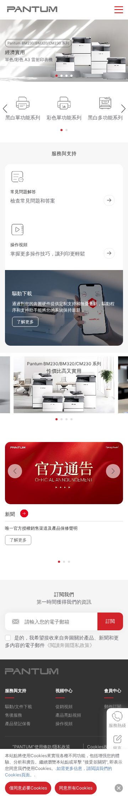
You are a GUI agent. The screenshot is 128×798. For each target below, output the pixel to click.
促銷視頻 (64, 706)
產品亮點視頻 (68, 715)
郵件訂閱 (112, 706)
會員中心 (112, 690)
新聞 (10, 514)
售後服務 (13, 715)
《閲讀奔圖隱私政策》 (70, 645)
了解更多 (18, 540)
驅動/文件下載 (18, 706)
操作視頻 (64, 723)
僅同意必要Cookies (28, 788)
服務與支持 (15, 690)
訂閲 (110, 621)
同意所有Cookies (75, 788)
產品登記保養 (18, 723)
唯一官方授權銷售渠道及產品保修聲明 (41, 528)
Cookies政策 (99, 746)
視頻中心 (64, 690)
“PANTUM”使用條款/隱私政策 (41, 746)
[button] (56, 76)
